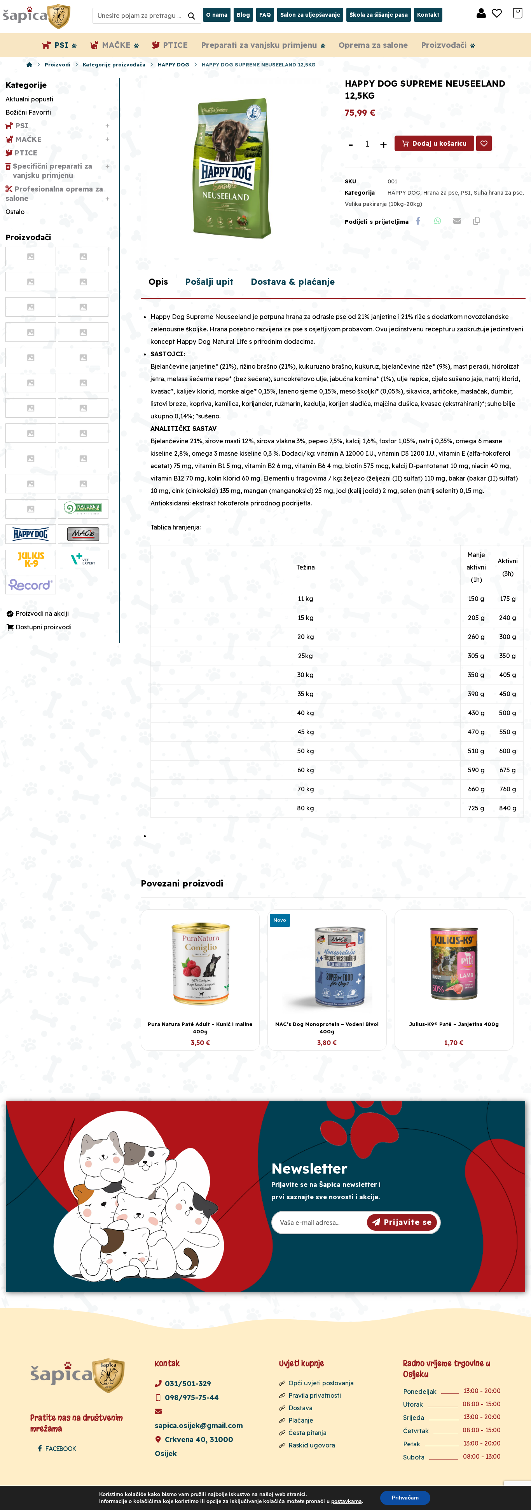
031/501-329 (188, 1383)
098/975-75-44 (192, 1397)
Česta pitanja (307, 1433)
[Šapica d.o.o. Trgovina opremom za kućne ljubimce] (29, 64)
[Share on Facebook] (418, 221)
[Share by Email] (457, 221)
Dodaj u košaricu (439, 143)
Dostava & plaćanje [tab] (293, 281)
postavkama (346, 1501)
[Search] (191, 15)
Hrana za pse (440, 192)
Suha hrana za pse (498, 192)
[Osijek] (38, 16)
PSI (466, 192)
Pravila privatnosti (314, 1395)
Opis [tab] (158, 281)
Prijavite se (408, 1222)
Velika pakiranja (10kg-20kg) (383, 203)
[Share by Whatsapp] (437, 221)
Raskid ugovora (311, 1445)
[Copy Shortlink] (476, 221)
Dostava (300, 1408)
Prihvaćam (405, 1497)
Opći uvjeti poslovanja (321, 1383)
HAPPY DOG (404, 192)
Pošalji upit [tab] (209, 281)
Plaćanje (300, 1420)
